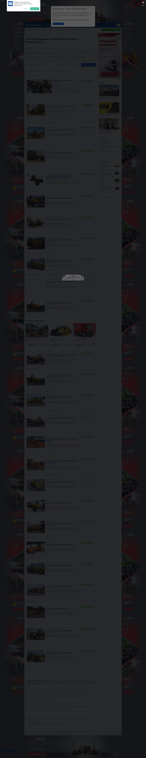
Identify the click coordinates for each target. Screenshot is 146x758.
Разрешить (34, 8)
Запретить (26, 8)
